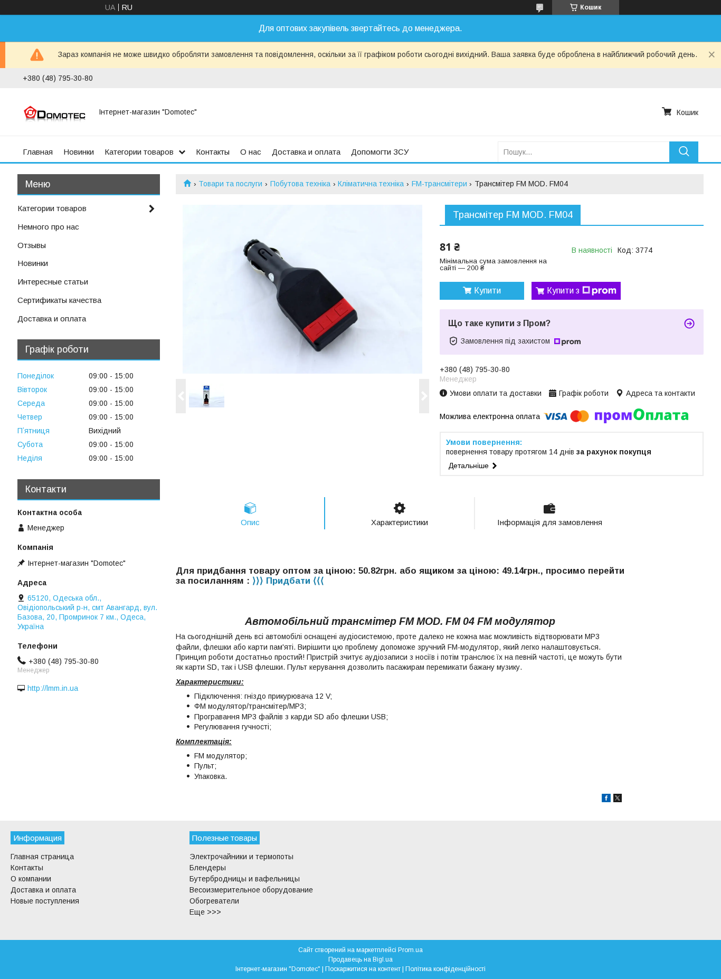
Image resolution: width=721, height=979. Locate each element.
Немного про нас (48, 226)
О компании (31, 879)
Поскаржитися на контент (363, 969)
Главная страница (42, 856)
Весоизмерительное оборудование (251, 890)
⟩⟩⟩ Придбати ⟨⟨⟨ (288, 581)
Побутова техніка (300, 183)
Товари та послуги (230, 183)
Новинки (78, 151)
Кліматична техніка (371, 183)
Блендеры (207, 867)
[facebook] (606, 799)
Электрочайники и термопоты (241, 856)
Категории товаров (139, 151)
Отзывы (31, 245)
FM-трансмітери (439, 183)
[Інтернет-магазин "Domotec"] (54, 112)
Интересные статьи (52, 281)
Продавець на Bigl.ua (360, 959)
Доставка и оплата (306, 151)
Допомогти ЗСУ (380, 151)
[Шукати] (683, 151)
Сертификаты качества (59, 300)
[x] (617, 799)
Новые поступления (45, 901)
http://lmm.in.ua (52, 688)
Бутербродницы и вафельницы (244, 879)
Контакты (213, 151)
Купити (487, 290)
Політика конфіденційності (445, 969)
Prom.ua (410, 950)
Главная (38, 151)
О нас (250, 151)
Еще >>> (205, 912)
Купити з (563, 290)
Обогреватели (214, 901)
